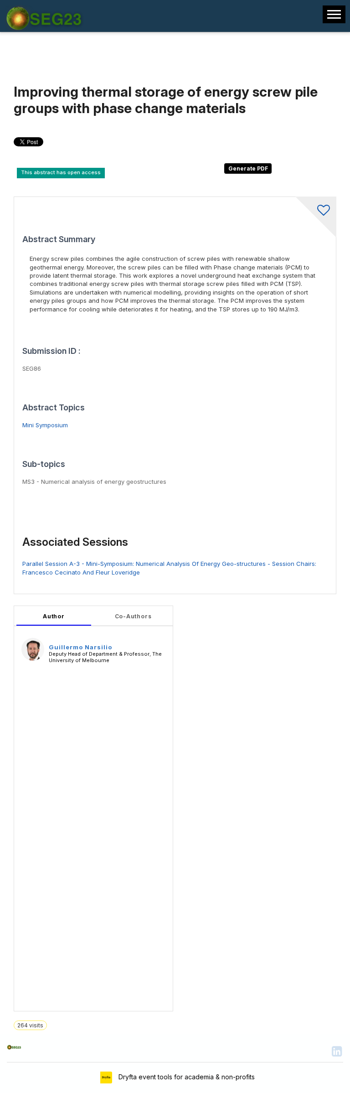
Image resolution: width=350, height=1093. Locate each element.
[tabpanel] (93, 808)
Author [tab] (54, 616)
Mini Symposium (45, 425)
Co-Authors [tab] (133, 616)
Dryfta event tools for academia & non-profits (186, 1077)
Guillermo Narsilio (80, 647)
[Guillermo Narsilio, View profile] (32, 649)
